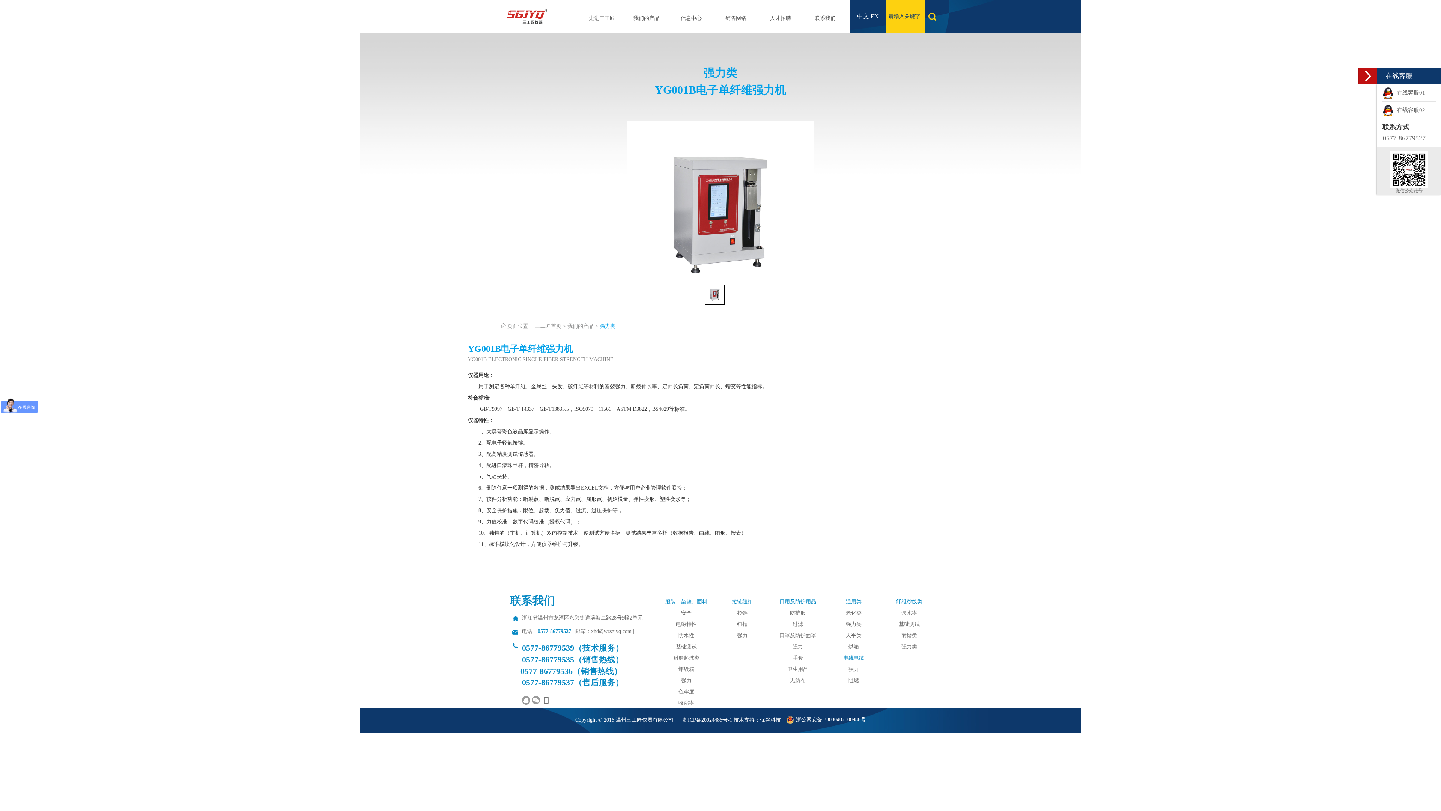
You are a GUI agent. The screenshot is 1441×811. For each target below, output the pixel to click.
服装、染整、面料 (686, 601)
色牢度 (686, 692)
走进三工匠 (602, 18)
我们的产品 (646, 18)
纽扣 (742, 624)
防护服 (798, 613)
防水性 (686, 635)
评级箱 (686, 669)
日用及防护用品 (797, 601)
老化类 (854, 613)
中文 (863, 16)
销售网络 (735, 18)
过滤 (798, 624)
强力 (686, 680)
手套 (798, 658)
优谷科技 (770, 720)
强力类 (607, 326)
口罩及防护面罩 (797, 635)
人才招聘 (780, 18)
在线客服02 (1409, 110)
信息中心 (691, 18)
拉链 (742, 613)
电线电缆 (853, 658)
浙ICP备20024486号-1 (707, 720)
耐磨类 (909, 635)
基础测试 (686, 647)
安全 (686, 613)
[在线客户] (1367, 76)
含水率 (909, 613)
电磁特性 (686, 624)
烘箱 (853, 647)
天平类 (854, 635)
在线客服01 (1409, 93)
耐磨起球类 (686, 658)
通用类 (854, 601)
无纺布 (798, 680)
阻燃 (853, 680)
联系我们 (825, 18)
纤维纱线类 (909, 601)
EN (875, 16)
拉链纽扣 (742, 601)
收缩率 (686, 703)
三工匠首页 (548, 326)
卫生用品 (797, 669)
